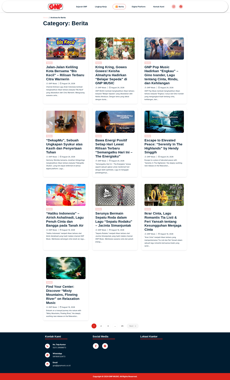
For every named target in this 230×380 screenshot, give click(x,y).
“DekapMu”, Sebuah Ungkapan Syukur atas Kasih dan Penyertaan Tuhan (64, 146)
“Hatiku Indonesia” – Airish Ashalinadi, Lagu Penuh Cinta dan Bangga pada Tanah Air (65, 219)
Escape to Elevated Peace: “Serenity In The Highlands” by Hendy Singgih (163, 146)
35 (122, 326)
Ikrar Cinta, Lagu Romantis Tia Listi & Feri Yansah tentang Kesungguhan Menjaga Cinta (162, 221)
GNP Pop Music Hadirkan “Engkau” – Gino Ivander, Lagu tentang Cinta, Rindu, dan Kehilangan (161, 75)
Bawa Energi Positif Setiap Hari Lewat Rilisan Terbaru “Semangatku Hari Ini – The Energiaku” (113, 148)
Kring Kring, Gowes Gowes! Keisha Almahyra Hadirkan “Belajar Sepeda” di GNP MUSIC (111, 75)
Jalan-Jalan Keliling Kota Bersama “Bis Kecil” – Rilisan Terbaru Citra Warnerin (65, 73)
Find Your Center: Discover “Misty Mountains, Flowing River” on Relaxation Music (62, 295)
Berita (49, 63)
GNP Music (53, 83)
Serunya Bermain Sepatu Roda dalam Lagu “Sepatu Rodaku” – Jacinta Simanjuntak (113, 219)
